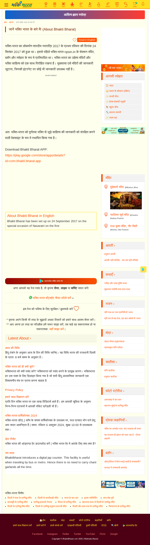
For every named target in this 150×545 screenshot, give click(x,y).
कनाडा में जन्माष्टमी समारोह (115, 467)
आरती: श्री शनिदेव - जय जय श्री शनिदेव (121, 260)
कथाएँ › (110, 274)
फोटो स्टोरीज (84, 520)
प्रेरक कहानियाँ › (116, 420)
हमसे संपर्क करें (56, 525)
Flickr (102, 534)
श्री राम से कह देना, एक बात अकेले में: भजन (122, 318)
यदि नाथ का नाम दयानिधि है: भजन (118, 312)
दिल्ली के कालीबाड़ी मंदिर (48, 498)
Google (114, 534)
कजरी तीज (113, 96)
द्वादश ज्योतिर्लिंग (90, 498)
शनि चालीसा (109, 370)
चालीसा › (111, 362)
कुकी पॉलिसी (91, 525)
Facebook (37, 534)
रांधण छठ (113, 117)
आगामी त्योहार (114, 76)
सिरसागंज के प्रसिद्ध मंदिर (119, 506)
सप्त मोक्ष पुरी (108, 498)
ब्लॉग (109, 520)
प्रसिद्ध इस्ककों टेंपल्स (43, 502)
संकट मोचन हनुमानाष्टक (114, 341)
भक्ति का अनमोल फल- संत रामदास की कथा (122, 428)
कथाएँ (71, 520)
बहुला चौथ (113, 107)
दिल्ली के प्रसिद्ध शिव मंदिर (18, 506)
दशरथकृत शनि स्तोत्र (113, 347)
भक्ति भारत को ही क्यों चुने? (19, 366)
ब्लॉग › (110, 453)
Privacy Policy (14, 390)
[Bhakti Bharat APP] (143, 269)
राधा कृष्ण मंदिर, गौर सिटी (123, 226)
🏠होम (42, 520)
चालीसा (53, 520)
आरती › (110, 245)
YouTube (90, 534)
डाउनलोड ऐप (131, 525)
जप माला (9, 453)
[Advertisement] (51, 187)
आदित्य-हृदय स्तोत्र (75, 14)
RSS (104, 525)
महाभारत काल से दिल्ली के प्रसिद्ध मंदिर (98, 502)
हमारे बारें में (41, 525)
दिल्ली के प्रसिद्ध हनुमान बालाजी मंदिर (51, 506)
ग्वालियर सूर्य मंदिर (119, 214)
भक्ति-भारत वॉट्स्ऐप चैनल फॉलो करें (52, 297)
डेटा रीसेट (10, 439)
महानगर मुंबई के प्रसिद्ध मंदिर (116, 405)
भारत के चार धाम (71, 498)
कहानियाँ (98, 520)
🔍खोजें (114, 525)
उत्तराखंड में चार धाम (112, 399)
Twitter (65, 534)
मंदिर (108, 178)
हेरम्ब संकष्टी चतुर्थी (117, 101)
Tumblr (77, 534)
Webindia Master (91, 539)
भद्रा (111, 85)
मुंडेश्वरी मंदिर (117, 187)
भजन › (110, 304)
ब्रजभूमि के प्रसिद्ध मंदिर (17, 502)
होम (5, 22)
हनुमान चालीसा (110, 376)
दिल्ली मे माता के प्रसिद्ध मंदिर (19, 498)
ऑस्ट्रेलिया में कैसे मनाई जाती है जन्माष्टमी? (122, 461)
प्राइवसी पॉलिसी (74, 525)
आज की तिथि (12, 348)
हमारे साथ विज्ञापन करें (17, 397)
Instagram (52, 534)
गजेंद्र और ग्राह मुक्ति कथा (115, 283)
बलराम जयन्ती (115, 112)
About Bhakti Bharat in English (30, 216)
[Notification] (143, 4)
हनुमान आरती (109, 254)
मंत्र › (109, 333)
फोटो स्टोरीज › (115, 391)
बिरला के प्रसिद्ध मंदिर (67, 502)
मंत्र (63, 520)
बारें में (11, 22)
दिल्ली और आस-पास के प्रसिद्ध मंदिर (88, 506)
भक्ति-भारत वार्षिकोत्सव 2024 (21, 415)
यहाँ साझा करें (56, 329)
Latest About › (19, 338)
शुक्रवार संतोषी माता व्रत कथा (117, 289)
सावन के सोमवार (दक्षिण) (119, 91)
